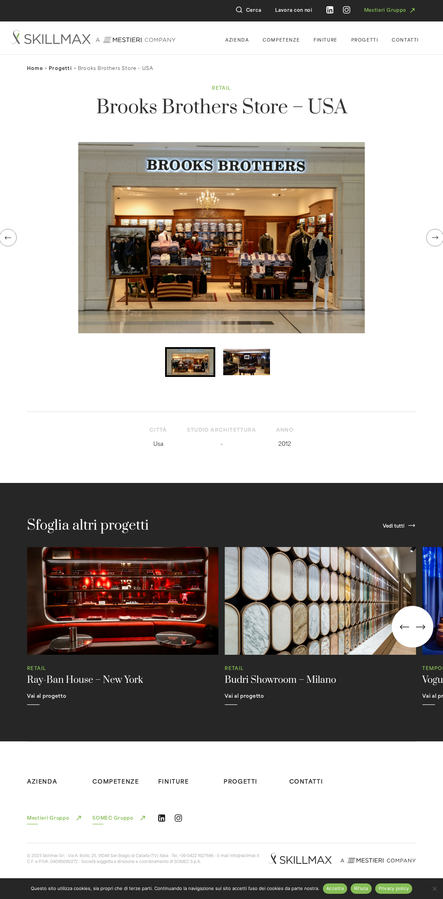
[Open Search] (239, 10)
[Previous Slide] (404, 627)
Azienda (237, 39)
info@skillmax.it (244, 855)
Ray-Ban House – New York (85, 680)
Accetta (335, 888)
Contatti (405, 39)
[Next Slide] (420, 627)
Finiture (325, 39)
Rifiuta (361, 888)
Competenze (281, 39)
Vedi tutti (394, 525)
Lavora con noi (294, 9)
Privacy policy (394, 888)
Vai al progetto (46, 695)
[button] (221, 237)
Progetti (364, 39)
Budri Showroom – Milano (280, 680)
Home (35, 67)
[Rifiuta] (434, 888)
